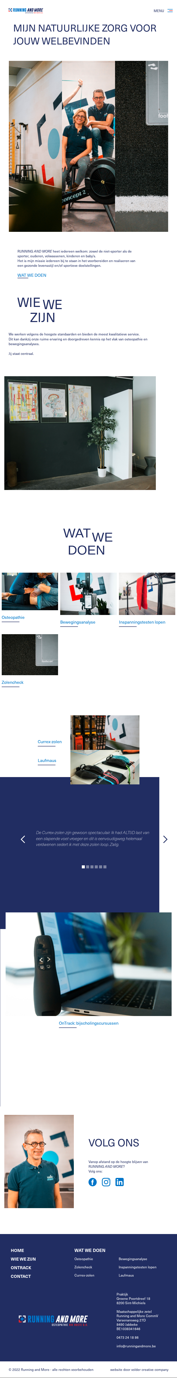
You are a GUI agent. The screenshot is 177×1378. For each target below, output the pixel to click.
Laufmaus (47, 760)
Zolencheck (83, 1267)
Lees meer (15, 1066)
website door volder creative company (139, 1369)
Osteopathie (83, 1259)
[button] (23, 839)
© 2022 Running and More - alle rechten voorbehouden (51, 1369)
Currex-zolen (50, 741)
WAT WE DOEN (31, 275)
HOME (17, 1250)
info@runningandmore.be (136, 1346)
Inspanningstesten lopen (137, 1267)
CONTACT (21, 1276)
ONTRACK (21, 1267)
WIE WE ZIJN (23, 1259)
